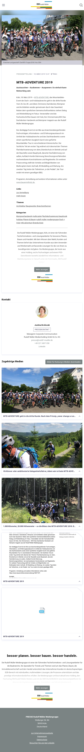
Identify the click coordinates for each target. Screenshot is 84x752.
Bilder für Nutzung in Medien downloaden (64, 362)
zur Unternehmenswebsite (42, 733)
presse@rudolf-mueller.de (42, 340)
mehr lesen (21, 196)
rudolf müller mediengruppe (47, 219)
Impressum (42, 736)
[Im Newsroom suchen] (81, 5)
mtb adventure (26, 223)
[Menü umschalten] (3, 5)
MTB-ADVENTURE (41, 97)
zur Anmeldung (22, 192)
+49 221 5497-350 (42, 343)
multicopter (37, 216)
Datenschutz (42, 740)
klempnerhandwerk (24, 216)
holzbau (19, 219)
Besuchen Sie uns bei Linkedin (42, 743)
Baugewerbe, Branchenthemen (38, 206)
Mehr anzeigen (42, 269)
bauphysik (63, 216)
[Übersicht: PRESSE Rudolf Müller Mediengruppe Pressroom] (41, 5)
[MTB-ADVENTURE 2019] (42, 555)
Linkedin (42, 346)
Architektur (20, 206)
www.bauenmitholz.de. (25, 182)
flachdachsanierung (50, 216)
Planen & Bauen (29, 219)
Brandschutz (38, 223)
